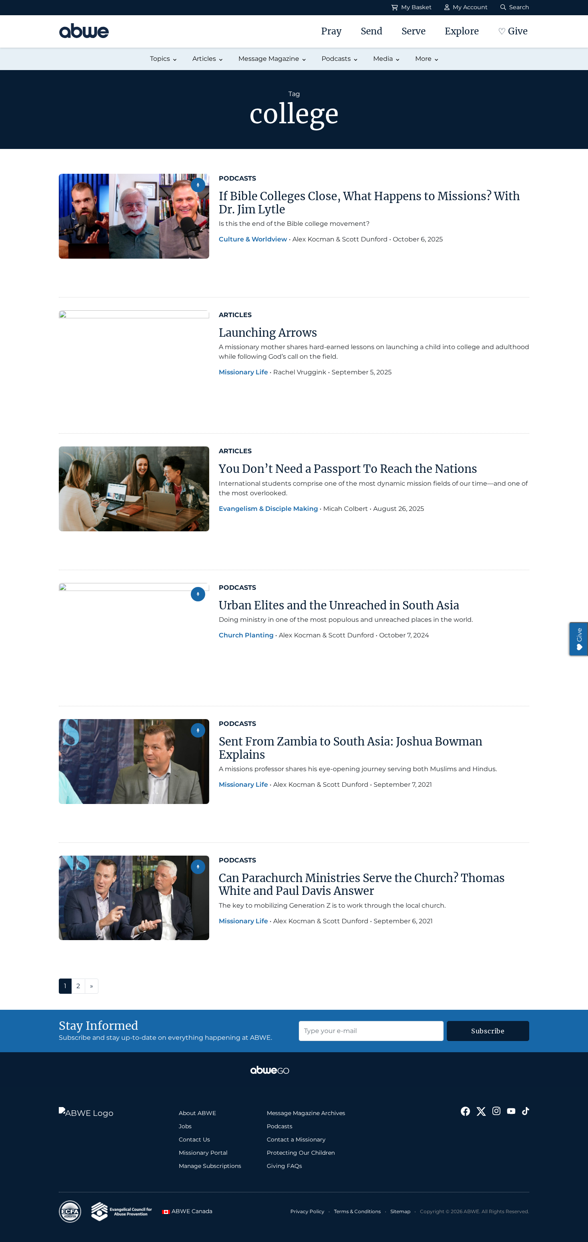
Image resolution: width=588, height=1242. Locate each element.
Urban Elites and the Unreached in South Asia (339, 605)
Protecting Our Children (301, 1152)
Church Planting (246, 635)
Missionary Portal (203, 1152)
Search (518, 7)
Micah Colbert (345, 508)
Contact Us (194, 1139)
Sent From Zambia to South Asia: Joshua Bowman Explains (350, 748)
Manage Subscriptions (210, 1166)
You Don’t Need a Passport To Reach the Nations (348, 469)
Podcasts (336, 58)
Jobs (185, 1126)
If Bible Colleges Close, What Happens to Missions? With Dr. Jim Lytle (369, 202)
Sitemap (400, 1211)
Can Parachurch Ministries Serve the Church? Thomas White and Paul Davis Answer (362, 884)
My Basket (416, 7)
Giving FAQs (284, 1166)
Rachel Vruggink (299, 372)
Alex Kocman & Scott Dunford (340, 239)
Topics (160, 58)
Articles (204, 58)
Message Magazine (268, 58)
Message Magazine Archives (306, 1113)
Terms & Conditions (357, 1211)
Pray (331, 31)
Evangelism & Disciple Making (268, 508)
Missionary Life (243, 372)
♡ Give (513, 31)
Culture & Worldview (253, 239)
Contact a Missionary (296, 1139)
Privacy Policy (307, 1211)
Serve (414, 31)
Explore (462, 31)
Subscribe (488, 1031)
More (423, 58)
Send (371, 31)
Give (579, 635)
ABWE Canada (189, 1211)
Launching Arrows (268, 333)
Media (383, 58)
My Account (469, 7)
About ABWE (197, 1113)
